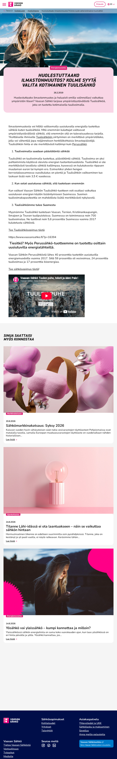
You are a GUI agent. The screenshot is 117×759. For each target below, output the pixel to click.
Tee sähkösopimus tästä (24, 269)
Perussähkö (79, 144)
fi (111, 4)
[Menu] (5, 4)
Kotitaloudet (20, 11)
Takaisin (9, 11)
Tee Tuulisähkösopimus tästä (27, 230)
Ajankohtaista (33, 11)
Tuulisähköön (44, 137)
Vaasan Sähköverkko (90, 742)
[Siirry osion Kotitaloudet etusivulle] (15, 4)
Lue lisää (10, 439)
